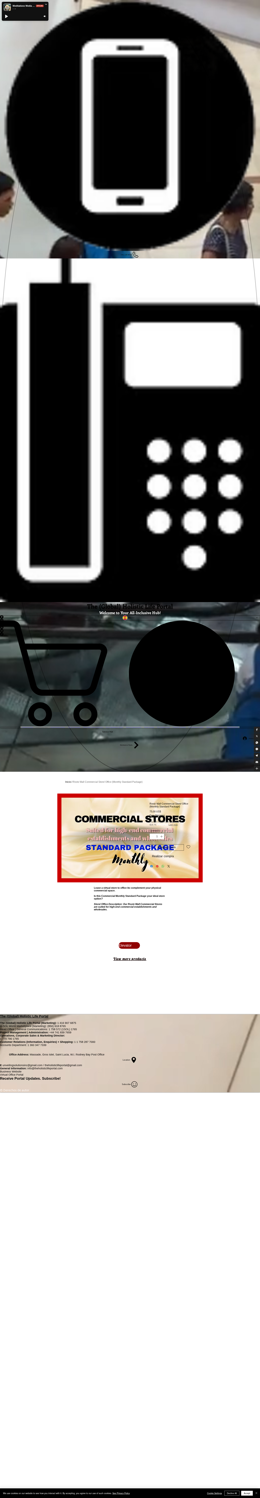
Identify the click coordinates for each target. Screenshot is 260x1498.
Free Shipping (157, 815)
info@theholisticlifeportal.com (45, 1068)
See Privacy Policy (121, 1493)
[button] (257, 730)
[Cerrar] (256, 1493)
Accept (247, 1493)
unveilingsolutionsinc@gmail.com (22, 1065)
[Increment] (162, 836)
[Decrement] (152, 836)
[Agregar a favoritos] (188, 846)
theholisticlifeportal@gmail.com (63, 1065)
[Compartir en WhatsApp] (163, 866)
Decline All (232, 1493)
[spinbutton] (157, 836)
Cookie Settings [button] (214, 1493)
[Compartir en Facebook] (151, 866)
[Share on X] (168, 866)
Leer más (173, 825)
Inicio (68, 782)
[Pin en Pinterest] (157, 866)
